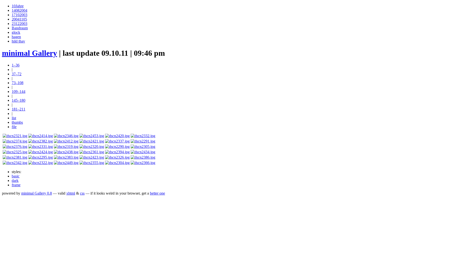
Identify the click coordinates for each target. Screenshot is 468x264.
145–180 (18, 100)
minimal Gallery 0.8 (36, 193)
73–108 (17, 83)
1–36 (16, 65)
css (82, 193)
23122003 (19, 24)
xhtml (70, 193)
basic (16, 176)
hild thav (18, 41)
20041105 (19, 19)
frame (16, 185)
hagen (16, 37)
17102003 (19, 15)
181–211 (18, 109)
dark (15, 180)
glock (16, 32)
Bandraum (20, 28)
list (14, 118)
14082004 (19, 10)
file (14, 127)
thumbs (17, 122)
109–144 (18, 91)
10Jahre (18, 6)
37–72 (16, 74)
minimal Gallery (29, 53)
